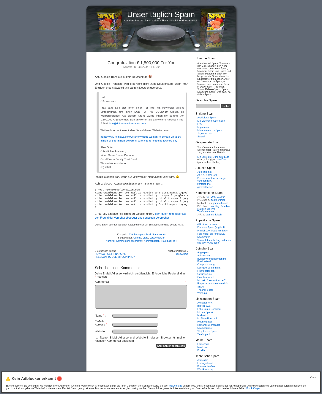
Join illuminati (204, 172)
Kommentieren (152, 240)
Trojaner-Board (205, 290)
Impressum (203, 127)
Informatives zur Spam (209, 130)
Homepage (203, 344)
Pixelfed (201, 350)
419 (131, 234)
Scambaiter (203, 237)
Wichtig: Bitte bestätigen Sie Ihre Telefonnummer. (213, 209)
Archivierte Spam (206, 117)
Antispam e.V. (205, 302)
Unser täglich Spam (161, 14)
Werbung (202, 293)
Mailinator (202, 315)
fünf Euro (224, 157)
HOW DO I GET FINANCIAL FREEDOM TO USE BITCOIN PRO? (115, 255)
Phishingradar (204, 321)
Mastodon (202, 347)
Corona (137, 237)
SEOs (200, 286)
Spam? (201, 136)
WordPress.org (205, 369)
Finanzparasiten (205, 271)
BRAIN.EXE (204, 306)
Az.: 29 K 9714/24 (207, 175)
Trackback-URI (169, 240)
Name (99, 315)
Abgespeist (203, 252)
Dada (145, 237)
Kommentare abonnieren (129, 240)
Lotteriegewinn (157, 237)
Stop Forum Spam (207, 331)
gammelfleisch (205, 187)
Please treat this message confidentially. (211, 179)
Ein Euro (202, 157)
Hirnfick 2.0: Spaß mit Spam (212, 230)
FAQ (199, 124)
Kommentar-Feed (206, 366)
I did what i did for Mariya (211, 234)
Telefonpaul (203, 334)
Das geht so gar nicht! (209, 267)
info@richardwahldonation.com (127, 123)
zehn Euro (220, 159)
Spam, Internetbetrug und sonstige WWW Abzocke (214, 241)
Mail (148, 234)
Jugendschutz (204, 133)
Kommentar (140, 281)
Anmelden (202, 360)
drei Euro (213, 157)
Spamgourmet (204, 328)
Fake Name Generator (209, 309)
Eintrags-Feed (204, 363)
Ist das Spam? (205, 312)
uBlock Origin (252, 388)
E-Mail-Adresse (101, 323)
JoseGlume (182, 253)
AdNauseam (204, 255)
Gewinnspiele (204, 274)
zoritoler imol (204, 184)
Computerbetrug (205, 264)
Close (313, 377)
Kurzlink (110, 240)
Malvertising (175, 386)
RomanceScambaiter (208, 325)
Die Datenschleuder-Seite (211, 121)
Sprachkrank (159, 234)
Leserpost (139, 234)
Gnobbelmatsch (205, 277)
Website (100, 331)
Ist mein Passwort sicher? (211, 280)
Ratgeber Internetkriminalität (212, 283)
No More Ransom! (207, 318)
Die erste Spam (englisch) (211, 227)
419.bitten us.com (207, 224)
